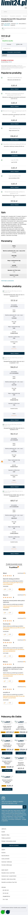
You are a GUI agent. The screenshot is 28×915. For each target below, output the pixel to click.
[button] (5, 589)
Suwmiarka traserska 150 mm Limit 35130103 (7, 745)
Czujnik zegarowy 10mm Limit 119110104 (21, 745)
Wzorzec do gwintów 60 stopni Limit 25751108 (7, 781)
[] (2, 12)
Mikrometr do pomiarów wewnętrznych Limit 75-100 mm (14, 115)
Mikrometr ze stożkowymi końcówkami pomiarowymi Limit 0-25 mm (14, 98)
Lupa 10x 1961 (14, 162)
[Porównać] (26, 78)
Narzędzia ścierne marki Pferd (8, 873)
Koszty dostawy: (4, 62)
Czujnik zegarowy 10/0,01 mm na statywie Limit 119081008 (7, 728)
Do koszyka (14, 156)
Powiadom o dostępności (14, 52)
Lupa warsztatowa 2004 (14, 178)
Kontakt (3, 832)
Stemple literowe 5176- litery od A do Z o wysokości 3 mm (14, 429)
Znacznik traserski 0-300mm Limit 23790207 (7, 762)
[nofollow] (19, 44)
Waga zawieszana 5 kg (14, 130)
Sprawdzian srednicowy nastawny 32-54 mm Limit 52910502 (21, 764)
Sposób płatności (5, 855)
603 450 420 (5, 890)
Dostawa (3, 852)
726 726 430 (5, 893)
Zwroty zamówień (5, 858)
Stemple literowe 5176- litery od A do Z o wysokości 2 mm (14, 196)
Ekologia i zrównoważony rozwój (9, 841)
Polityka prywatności (6, 838)
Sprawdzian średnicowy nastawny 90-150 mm (14, 146)
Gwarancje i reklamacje (7, 862)
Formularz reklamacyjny (7, 865)
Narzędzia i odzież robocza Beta (9, 879)
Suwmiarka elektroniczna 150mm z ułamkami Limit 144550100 (21, 728)
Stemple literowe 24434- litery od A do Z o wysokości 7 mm (14, 362)
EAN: (2, 25)
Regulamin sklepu (5, 835)
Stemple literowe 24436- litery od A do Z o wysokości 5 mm (14, 495)
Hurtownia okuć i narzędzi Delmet (9, 876)
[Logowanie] (18, 8)
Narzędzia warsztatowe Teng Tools (9, 882)
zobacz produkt (22, 589)
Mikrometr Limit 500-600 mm (14, 80)
